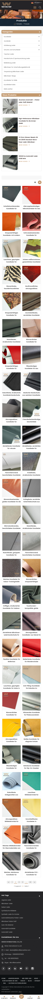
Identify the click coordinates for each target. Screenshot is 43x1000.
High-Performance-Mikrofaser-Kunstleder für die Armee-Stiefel (29, 121)
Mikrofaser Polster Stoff (9, 921)
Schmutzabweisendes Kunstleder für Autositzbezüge (32, 234)
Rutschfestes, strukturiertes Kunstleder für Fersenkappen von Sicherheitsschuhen (11, 340)
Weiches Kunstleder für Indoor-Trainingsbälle (11, 580)
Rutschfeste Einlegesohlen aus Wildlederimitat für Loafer (11, 793)
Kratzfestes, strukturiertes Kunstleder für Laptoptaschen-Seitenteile (31, 474)
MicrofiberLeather (15, 963)
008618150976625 (18, 954)
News (36, 978)
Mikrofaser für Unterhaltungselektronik (17, 67)
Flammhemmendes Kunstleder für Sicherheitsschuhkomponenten (31, 847)
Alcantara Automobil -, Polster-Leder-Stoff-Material (29, 101)
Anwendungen (13, 978)
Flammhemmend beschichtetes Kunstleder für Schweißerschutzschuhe (31, 554)
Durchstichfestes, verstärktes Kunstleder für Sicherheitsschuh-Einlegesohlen (31, 314)
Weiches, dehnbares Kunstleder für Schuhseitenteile (11, 873)
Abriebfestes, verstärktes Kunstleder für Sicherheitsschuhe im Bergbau (31, 447)
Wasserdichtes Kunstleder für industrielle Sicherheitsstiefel (31, 340)
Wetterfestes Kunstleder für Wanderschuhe (31, 660)
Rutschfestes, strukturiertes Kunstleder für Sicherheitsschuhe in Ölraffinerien (31, 527)
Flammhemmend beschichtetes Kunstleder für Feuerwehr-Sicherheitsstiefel (11, 474)
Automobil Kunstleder (8, 929)
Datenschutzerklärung (17, 983)
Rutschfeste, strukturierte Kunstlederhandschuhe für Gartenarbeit (11, 394)
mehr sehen (23, 105)
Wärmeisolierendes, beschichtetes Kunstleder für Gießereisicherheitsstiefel (11, 527)
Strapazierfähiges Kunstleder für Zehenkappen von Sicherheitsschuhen (11, 367)
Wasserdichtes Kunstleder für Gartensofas (11, 713)
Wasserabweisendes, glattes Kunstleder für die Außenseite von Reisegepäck (11, 500)
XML (4, 983)
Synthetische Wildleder (9, 911)
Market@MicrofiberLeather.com (20, 950)
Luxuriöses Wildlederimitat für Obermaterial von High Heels (31, 793)
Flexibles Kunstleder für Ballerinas (11, 660)
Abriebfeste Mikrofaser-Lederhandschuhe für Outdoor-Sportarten (11, 633)
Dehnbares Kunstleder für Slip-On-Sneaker (31, 767)
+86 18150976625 (13, 959)
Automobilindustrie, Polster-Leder (12, 918)
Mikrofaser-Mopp (10, 76)
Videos (22, 981)
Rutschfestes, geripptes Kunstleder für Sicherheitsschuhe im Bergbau (11, 554)
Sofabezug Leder (9, 45)
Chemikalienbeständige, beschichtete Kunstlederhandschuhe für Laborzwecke (31, 420)
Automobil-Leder (7, 932)
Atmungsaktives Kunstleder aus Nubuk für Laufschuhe (31, 633)
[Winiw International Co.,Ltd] (7, 5)
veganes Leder (6, 900)
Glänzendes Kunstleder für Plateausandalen (31, 713)
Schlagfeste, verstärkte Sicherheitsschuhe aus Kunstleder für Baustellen (31, 500)
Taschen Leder (9, 54)
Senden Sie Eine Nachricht (21, 996)
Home (4, 978)
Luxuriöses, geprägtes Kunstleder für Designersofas (12, 260)
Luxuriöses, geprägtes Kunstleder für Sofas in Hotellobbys (11, 687)
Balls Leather (8, 89)
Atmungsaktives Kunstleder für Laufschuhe (11, 740)
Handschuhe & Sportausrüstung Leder (17, 58)
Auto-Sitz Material (7, 925)
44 (30, 882)
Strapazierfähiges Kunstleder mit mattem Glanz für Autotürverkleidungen (11, 234)
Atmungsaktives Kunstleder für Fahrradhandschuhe (11, 420)
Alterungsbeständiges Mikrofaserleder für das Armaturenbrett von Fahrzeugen (31, 207)
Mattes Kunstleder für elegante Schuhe (31, 740)
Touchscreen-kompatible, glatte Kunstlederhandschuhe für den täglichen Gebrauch (31, 607)
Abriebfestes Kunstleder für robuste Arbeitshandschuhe (11, 447)
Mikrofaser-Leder (7, 904)
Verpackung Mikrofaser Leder (14, 71)
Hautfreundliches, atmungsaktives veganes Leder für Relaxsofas (31, 287)
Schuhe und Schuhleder (12, 50)
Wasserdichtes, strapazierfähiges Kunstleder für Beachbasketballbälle (32, 580)
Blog (30, 981)
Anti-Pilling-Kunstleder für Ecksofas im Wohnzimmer (31, 687)
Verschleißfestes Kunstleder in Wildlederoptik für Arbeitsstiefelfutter (31, 820)
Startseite (19, 24)
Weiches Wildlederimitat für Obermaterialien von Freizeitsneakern (11, 847)
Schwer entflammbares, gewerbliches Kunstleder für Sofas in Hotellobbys (31, 260)
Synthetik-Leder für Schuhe (10, 914)
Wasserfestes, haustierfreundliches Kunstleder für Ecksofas (11, 287)
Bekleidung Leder (10, 63)
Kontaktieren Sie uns (10, 981)
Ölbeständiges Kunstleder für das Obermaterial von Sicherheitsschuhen (31, 367)
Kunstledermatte (9, 84)
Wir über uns (26, 978)
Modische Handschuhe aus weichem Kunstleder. (31, 394)
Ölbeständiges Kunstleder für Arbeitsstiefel (11, 767)
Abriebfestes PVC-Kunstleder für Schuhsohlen (31, 873)
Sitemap (37, 981)
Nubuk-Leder (6, 907)
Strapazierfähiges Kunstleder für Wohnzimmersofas (11, 314)
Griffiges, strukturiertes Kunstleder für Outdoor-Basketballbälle (11, 607)
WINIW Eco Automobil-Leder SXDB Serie (28, 157)
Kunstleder (7, 37)
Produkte (26, 24)
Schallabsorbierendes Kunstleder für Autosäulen (12, 207)
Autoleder (7, 41)
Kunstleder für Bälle (10, 80)
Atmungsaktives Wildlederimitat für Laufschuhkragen (11, 820)
